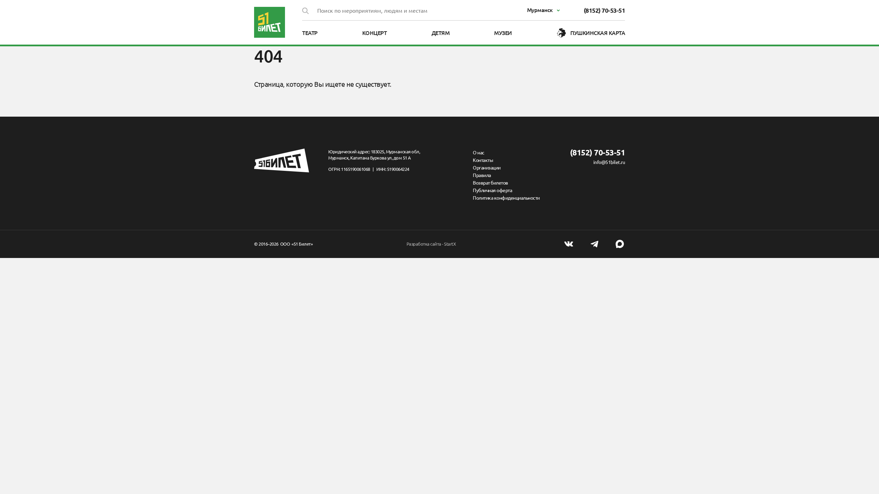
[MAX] (620, 244)
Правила (482, 175)
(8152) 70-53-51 (604, 10)
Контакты (483, 160)
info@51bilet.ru (609, 162)
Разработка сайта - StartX (431, 244)
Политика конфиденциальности (506, 198)
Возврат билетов (490, 183)
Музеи (503, 33)
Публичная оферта (492, 190)
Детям (441, 33)
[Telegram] (594, 244)
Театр (310, 33)
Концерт (374, 33)
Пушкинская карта (597, 33)
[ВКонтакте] (568, 244)
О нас (478, 152)
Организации (487, 167)
